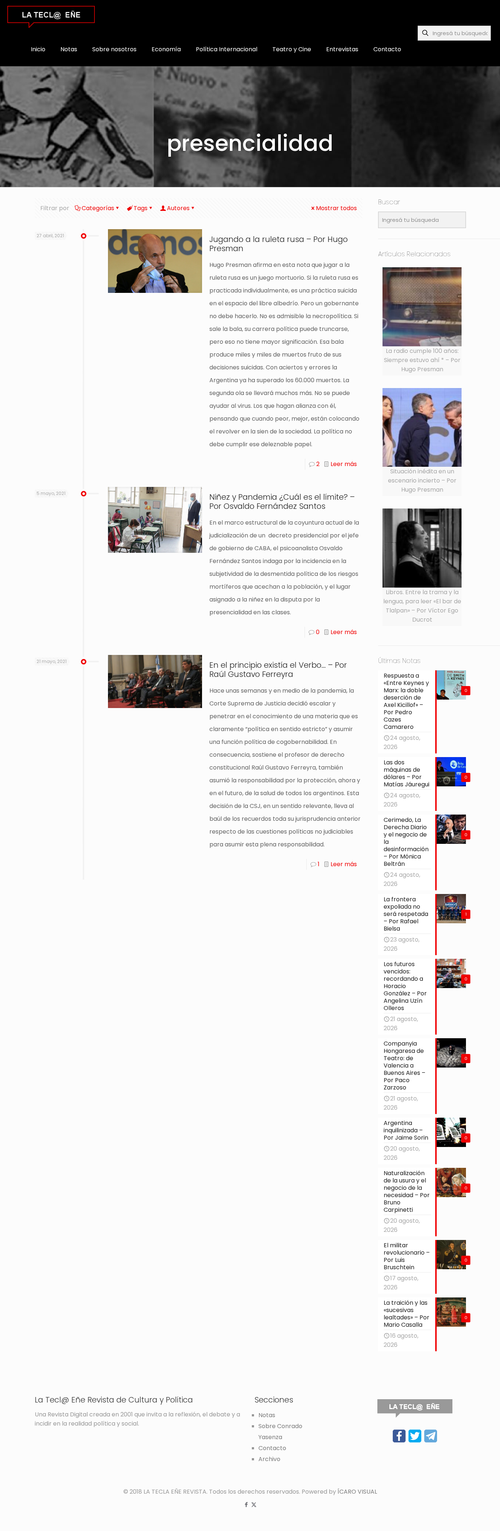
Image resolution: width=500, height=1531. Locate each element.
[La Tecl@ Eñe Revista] (51, 16)
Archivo (269, 1459)
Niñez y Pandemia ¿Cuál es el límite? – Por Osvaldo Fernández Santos (282, 501)
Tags (141, 208)
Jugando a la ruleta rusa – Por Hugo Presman (278, 244)
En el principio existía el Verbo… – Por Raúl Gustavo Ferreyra (278, 669)
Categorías (98, 208)
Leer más (344, 464)
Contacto (272, 1448)
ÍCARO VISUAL (357, 1491)
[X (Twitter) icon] (254, 1504)
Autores (178, 208)
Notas (266, 1415)
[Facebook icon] (246, 1504)
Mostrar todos (336, 208)
